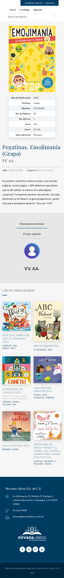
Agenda (37, 9)
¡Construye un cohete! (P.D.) (12, 391)
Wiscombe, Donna (42, 463)
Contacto (50, 3)
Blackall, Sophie (10, 449)
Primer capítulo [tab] (32, 233)
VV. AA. (8, 160)
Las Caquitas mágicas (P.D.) (43, 389)
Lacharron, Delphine (44, 397)
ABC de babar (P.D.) (46, 345)
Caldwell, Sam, (9, 345)
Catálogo (24, 9)
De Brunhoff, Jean (43, 349)
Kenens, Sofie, (41, 394)
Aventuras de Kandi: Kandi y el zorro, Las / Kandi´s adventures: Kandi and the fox (47, 451)
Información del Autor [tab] (32, 223)
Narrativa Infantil (45, 170)
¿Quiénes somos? (34, 3)
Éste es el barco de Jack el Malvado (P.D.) (16, 338)
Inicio (12, 9)
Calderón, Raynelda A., (45, 461)
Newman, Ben (9, 404)
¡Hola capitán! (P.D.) (16, 445)
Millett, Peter (9, 348)
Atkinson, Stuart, (11, 401)
